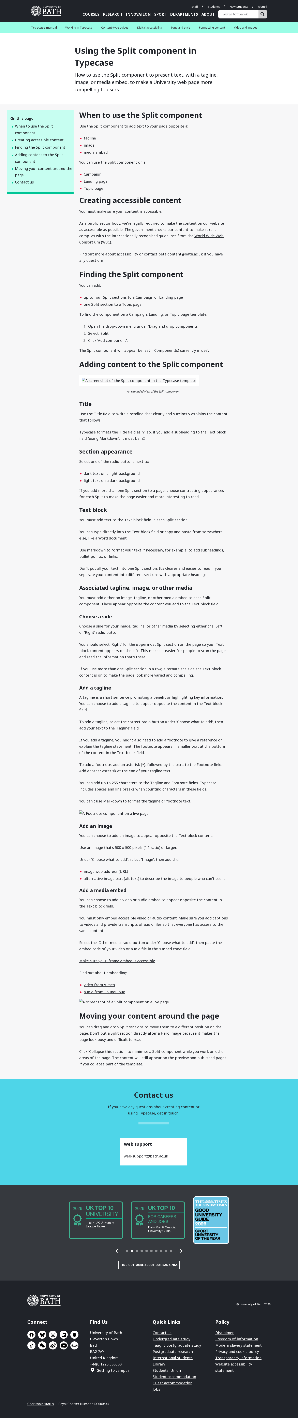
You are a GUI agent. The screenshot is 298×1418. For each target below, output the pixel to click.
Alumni (262, 7)
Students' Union (167, 1370)
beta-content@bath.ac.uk (180, 254)
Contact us (24, 182)
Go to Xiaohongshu (74, 1345)
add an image (123, 835)
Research (112, 14)
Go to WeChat (42, 1345)
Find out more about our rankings (149, 1265)
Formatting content (212, 27)
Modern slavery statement (238, 1345)
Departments (184, 14)
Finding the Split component (40, 147)
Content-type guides (114, 27)
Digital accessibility (149, 27)
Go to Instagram (53, 1335)
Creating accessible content (39, 139)
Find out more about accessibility (108, 254)
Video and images (245, 27)
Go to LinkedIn (64, 1335)
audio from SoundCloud (104, 991)
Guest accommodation (172, 1382)
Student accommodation (174, 1376)
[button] (117, 1251)
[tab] (127, 1251)
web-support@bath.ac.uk (146, 1156)
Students (214, 7)
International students (173, 1357)
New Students (238, 7)
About (208, 14)
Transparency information (238, 1357)
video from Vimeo (99, 984)
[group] (96, 1220)
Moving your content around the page (43, 172)
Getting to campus (113, 1370)
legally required (146, 223)
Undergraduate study (171, 1338)
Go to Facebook (31, 1335)
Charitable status (40, 1404)
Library (159, 1364)
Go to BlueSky (42, 1335)
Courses (91, 14)
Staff (195, 7)
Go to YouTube (64, 1345)
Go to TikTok (31, 1345)
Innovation (138, 14)
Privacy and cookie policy (237, 1351)
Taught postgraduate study (177, 1345)
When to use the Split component (34, 129)
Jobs (156, 1389)
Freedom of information (236, 1338)
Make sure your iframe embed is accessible (117, 960)
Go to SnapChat (74, 1335)
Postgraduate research (173, 1351)
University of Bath (47, 11)
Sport (160, 14)
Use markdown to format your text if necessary (121, 550)
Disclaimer (224, 1332)
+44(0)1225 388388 (106, 1364)
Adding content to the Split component (39, 158)
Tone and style (180, 27)
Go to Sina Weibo (53, 1345)
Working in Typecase (78, 27)
